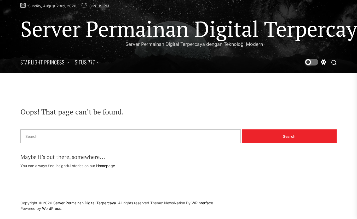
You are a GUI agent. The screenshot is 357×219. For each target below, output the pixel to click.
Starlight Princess (42, 62)
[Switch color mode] (315, 62)
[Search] (334, 62)
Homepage (105, 165)
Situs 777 (85, 62)
